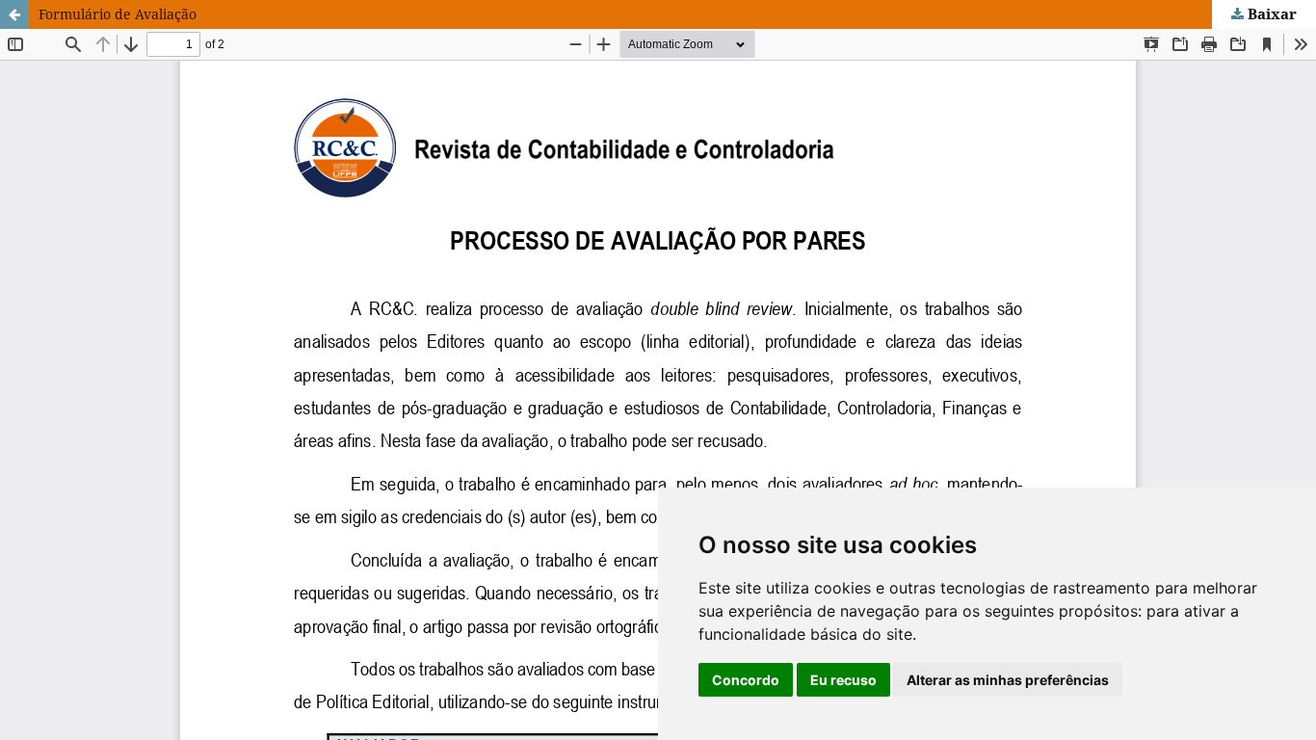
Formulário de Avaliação (118, 14)
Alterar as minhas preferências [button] (1008, 680)
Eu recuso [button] (843, 680)
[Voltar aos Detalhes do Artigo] (14, 14)
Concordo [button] (745, 680)
